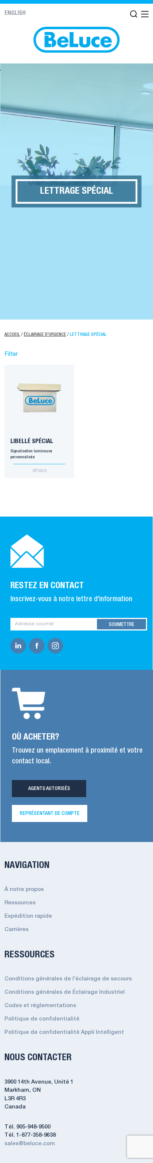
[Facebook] (38, 645)
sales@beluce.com (29, 1143)
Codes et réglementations (40, 1005)
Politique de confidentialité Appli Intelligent (64, 1032)
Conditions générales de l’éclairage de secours (68, 979)
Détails (39, 471)
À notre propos (24, 889)
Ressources (20, 902)
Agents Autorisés (49, 788)
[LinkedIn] (19, 645)
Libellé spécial (31, 441)
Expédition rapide (28, 916)
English (15, 13)
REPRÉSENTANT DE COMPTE (49, 813)
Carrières (16, 929)
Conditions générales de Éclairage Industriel (64, 992)
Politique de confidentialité (41, 1019)
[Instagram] (57, 645)
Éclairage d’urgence (45, 334)
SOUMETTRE (121, 624)
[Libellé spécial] (39, 395)
